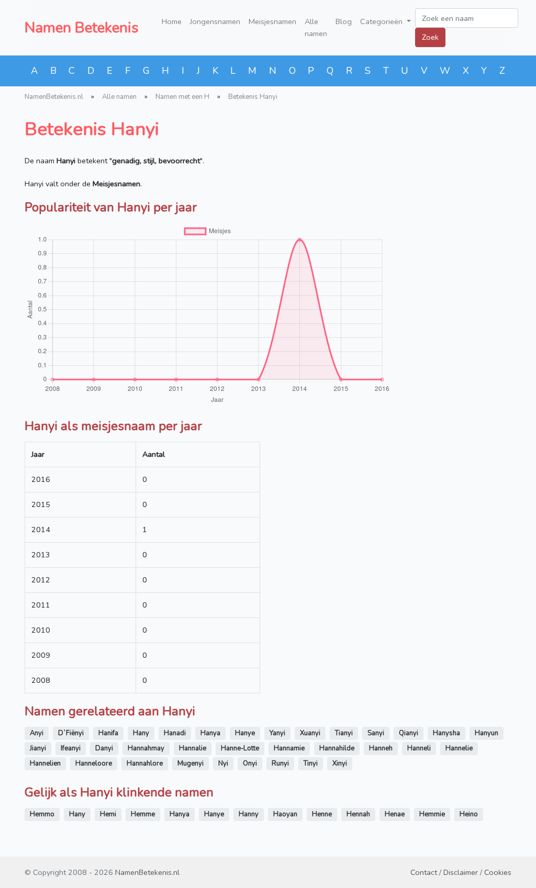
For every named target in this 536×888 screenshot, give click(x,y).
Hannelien (45, 763)
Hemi (108, 814)
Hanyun (486, 733)
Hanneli (419, 748)
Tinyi (311, 763)
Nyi (223, 763)
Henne (322, 814)
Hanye (245, 733)
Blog (344, 21)
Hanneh (381, 748)
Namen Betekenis (82, 28)
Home (172, 21)
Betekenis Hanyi (252, 97)
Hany (141, 733)
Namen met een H (182, 97)
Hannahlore (145, 763)
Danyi (104, 748)
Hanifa (108, 733)
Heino (469, 814)
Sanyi (375, 733)
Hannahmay (146, 748)
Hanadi (175, 733)
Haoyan (285, 814)
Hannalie (192, 748)
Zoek (430, 37)
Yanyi (277, 733)
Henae (395, 814)
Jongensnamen (215, 21)
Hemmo (42, 814)
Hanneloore (93, 763)
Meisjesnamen (272, 21)
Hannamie (289, 748)
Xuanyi (310, 733)
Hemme (143, 814)
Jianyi (38, 748)
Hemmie (432, 814)
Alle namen (316, 27)
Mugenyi (190, 763)
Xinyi (339, 763)
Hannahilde (336, 748)
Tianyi (344, 733)
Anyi (36, 733)
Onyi (250, 763)
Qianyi (408, 733)
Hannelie (459, 748)
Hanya (210, 733)
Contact (423, 872)
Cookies (497, 872)
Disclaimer (460, 872)
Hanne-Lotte (240, 748)
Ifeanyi (71, 748)
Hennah (358, 814)
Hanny (249, 814)
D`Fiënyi (71, 733)
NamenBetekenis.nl (54, 97)
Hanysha (446, 733)
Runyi (280, 763)
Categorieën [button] (382, 21)
